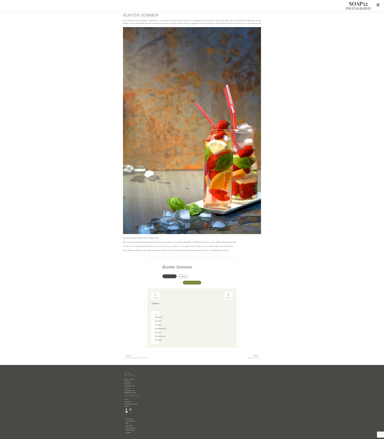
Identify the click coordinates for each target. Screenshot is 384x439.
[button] (156, 314)
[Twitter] (126, 412)
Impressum (127, 402)
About (126, 399)
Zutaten (155, 297)
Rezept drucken (169, 276)
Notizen (228, 297)
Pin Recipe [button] (183, 276)
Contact (126, 406)
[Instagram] (130, 409)
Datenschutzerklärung (130, 404)
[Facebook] (126, 409)
